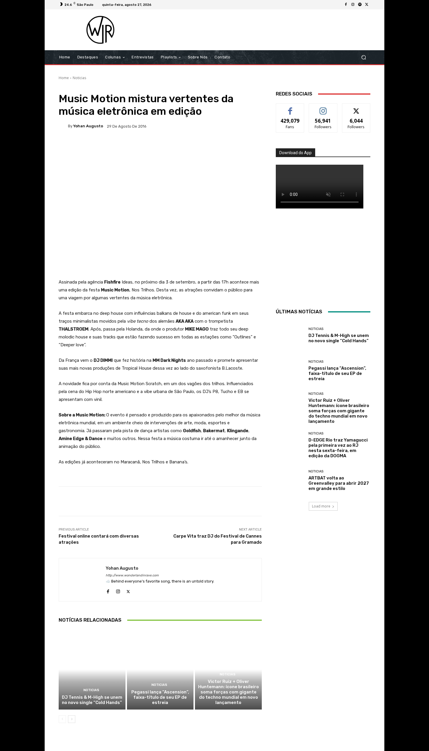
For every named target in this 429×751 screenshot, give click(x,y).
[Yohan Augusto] (63, 126)
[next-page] (71, 719)
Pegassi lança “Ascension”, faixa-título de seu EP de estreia (160, 697)
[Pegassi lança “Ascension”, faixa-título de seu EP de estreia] (160, 670)
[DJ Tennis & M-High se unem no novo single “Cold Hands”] (92, 670)
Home (64, 77)
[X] (366, 4)
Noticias (79, 77)
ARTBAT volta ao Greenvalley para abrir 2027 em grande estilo (338, 483)
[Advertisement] (263, 30)
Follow (323, 108)
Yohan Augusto (88, 126)
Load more (321, 506)
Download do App (295, 152)
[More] (247, 146)
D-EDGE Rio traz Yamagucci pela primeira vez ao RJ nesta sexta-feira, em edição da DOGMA (338, 447)
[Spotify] (359, 4)
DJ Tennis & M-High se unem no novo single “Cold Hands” (92, 700)
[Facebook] (345, 4)
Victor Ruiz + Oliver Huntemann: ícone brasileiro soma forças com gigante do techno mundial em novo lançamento (228, 692)
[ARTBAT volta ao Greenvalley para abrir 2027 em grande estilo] (290, 480)
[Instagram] (352, 4)
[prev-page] (62, 719)
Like (290, 108)
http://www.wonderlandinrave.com (132, 575)
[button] (363, 57)
